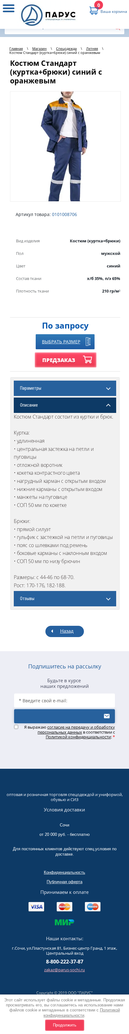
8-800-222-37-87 (64, 961)
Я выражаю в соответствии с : (69, 732)
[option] (65, 146)
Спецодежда (66, 48)
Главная (16, 48)
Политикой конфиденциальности (82, 1012)
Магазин (39, 48)
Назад (67, 631)
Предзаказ (58, 360)
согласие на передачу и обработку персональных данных (76, 729)
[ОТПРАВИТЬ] (64, 716)
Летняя (92, 48)
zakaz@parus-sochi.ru (64, 970)
